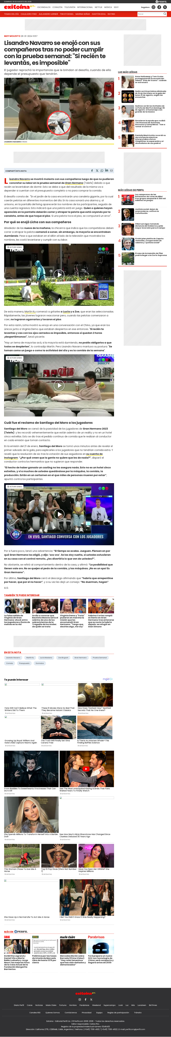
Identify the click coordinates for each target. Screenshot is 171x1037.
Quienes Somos (52, 1012)
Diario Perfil (19, 1005)
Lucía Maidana (46, 658)
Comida (9, 663)
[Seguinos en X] (165, 7)
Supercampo (110, 1005)
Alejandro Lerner (48, 14)
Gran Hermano (80, 658)
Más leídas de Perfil (131, 190)
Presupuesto (24, 663)
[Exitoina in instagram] (153, 7)
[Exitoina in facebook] (159, 7)
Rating (111, 14)
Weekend (96, 1005)
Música (108, 7)
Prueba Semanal (100, 658)
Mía (133, 1005)
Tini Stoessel (66, 14)
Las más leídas (127, 72)
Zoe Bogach (63, 658)
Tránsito (138, 1012)
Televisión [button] (69, 7)
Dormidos (40, 663)
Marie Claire (51, 1005)
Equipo (99, 1012)
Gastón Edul (99, 14)
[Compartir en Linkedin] (106, 170)
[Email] (111, 171)
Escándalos (43, 7)
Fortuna (62, 1005)
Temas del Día (11, 14)
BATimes (153, 1005)
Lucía (66, 311)
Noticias (39, 1005)
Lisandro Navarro (19, 179)
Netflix (98, 7)
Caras (29, 1005)
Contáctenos (71, 1012)
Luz (127, 1005)
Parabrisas (84, 1005)
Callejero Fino (29, 14)
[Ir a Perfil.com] (161, 2)
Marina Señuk (82, 14)
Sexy (116, 7)
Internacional (85, 7)
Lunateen (142, 1005)
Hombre (73, 1005)
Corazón (57, 7)
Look (121, 1005)
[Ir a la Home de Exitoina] (19, 7)
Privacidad (86, 1012)
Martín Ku (30, 311)
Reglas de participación (118, 1012)
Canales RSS (34, 1012)
